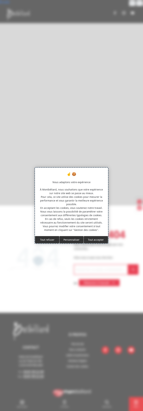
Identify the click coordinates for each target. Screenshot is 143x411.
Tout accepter (96, 239)
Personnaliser (71, 239)
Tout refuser (47, 239)
